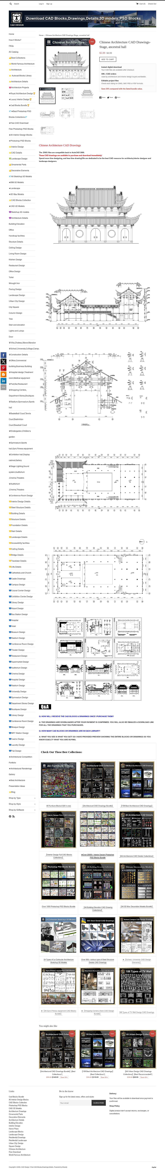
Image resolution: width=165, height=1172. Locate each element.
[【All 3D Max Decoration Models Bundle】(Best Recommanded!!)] (136, 881)
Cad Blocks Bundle (16, 1096)
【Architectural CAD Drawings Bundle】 (98, 805)
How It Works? (15, 40)
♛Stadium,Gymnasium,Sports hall (21, 404)
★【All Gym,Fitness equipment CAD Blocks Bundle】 (58, 1012)
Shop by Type (22, 798)
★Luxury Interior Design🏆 (20, 99)
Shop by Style (22, 803)
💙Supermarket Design (19, 661)
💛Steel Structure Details (19, 507)
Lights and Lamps (16, 330)
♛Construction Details (18, 354)
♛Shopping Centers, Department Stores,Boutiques (21, 392)
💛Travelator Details (17, 560)
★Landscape (14, 188)
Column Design (15, 313)
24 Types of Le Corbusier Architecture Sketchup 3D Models (59, 961)
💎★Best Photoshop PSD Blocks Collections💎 (20, 114)
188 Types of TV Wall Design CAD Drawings (136, 1012)
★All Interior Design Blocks (20, 134)
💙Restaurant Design (18, 655)
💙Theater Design (17, 649)
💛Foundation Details (18, 525)
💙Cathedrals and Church (20, 572)
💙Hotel (12, 626)
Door (11, 336)
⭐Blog (12, 792)
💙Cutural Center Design (19, 590)
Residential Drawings (17, 1137)
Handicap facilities (17, 235)
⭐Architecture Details (18, 81)
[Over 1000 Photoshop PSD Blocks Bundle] (58, 881)
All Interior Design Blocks (19, 1099)
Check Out (152, 4)
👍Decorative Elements (19, 170)
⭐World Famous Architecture (21, 63)
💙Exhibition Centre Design (21, 596)
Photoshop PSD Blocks (18, 1105)
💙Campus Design (17, 584)
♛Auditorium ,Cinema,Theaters (16, 486)
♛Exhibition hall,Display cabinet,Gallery (19, 457)
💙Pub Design (15, 750)
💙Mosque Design (17, 727)
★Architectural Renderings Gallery (20, 771)
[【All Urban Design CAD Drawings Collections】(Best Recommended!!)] (138, 1049)
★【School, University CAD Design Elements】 (136, 961)
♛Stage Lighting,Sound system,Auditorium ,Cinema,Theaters (19, 472)
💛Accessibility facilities (19, 543)
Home (11, 34)
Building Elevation (17, 223)
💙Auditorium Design (18, 667)
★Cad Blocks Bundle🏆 (19, 105)
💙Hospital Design (17, 679)
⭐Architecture (15, 69)
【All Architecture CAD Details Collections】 (136, 856)
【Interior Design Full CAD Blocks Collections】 (58, 856)
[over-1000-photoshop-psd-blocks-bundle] (97, 845)
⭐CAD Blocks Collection (20, 200)
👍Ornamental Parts (17, 164)
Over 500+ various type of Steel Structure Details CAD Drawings (97, 961)
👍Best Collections (17, 57)
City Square (14, 307)
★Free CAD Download (18, 123)
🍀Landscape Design (18, 158)
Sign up (49, 4)
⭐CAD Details (15, 152)
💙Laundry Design (17, 744)
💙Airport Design (16, 608)
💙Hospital (13, 620)
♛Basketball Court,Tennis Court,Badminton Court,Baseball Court (20, 419)
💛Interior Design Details (19, 501)
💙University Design (17, 691)
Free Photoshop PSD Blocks (21, 128)
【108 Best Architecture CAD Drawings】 (136, 805)
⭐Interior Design (16, 146)
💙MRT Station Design (19, 733)
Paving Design (15, 289)
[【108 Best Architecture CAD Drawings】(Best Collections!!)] (136, 780)
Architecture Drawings (17, 1111)
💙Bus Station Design (18, 614)
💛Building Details (17, 513)
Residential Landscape (18, 1140)
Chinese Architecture (17, 1149)
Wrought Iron (14, 283)
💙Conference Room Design (21, 644)
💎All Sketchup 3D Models (20, 176)
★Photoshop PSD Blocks (20, 140)
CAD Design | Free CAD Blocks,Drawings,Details (37, 1167)
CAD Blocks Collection (18, 1102)
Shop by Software (22, 809)
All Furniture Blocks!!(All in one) (58, 805)
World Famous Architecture (19, 1154)
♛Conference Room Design (21, 495)
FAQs (11, 45)
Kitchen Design (15, 259)
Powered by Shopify (60, 1167)
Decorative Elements (17, 1117)
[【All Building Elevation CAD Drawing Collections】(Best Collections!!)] (97, 881)
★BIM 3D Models (16, 182)
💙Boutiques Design (18, 709)
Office (11, 229)
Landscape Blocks (16, 1131)
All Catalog (13, 51)
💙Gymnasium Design (18, 697)
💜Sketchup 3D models (19, 212)
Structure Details (16, 241)
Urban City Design (17, 301)
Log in (41, 4)
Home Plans (14, 1128)
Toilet (11, 277)
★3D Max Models (16, 194)
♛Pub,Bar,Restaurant (18, 384)
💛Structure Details (17, 519)
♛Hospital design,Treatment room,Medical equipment (21, 375)
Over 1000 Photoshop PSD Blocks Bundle (58, 906)
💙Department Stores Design (21, 703)
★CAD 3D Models (17, 206)
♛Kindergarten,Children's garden (20, 434)
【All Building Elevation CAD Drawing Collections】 (97, 908)
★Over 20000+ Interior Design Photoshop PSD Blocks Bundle (97, 856)
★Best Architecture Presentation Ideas (17, 783)
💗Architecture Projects (19, 87)
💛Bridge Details (16, 554)
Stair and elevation (17, 324)
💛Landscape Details (18, 537)
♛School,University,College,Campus (22, 348)
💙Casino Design (16, 739)
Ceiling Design (15, 247)
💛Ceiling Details (16, 549)
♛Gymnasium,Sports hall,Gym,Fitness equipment (21, 445)
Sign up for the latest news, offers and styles (76, 1096)
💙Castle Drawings (17, 578)
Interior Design (14, 1125)
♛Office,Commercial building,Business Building (20, 363)
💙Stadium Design (17, 638)
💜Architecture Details (18, 218)
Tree (11, 318)
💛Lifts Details (15, 566)
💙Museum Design (17, 632)
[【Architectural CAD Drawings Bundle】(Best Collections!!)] (97, 780)
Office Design (14, 271)
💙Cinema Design (17, 673)
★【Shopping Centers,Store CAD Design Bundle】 (97, 1012)
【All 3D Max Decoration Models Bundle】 (136, 906)
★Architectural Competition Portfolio (20, 759)
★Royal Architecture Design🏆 (22, 93)
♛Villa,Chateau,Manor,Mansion (22, 342)
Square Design (15, 1146)
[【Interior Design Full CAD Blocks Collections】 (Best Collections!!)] (58, 829)
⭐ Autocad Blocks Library (20, 75)
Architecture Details (16, 1120)
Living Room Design (17, 253)
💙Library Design (16, 602)
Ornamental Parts (16, 1114)
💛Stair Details (15, 531)
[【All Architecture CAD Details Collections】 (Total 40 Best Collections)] (136, 829)
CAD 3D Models (15, 1108)
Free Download (15, 1152)
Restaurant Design (17, 265)
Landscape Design (17, 295)
